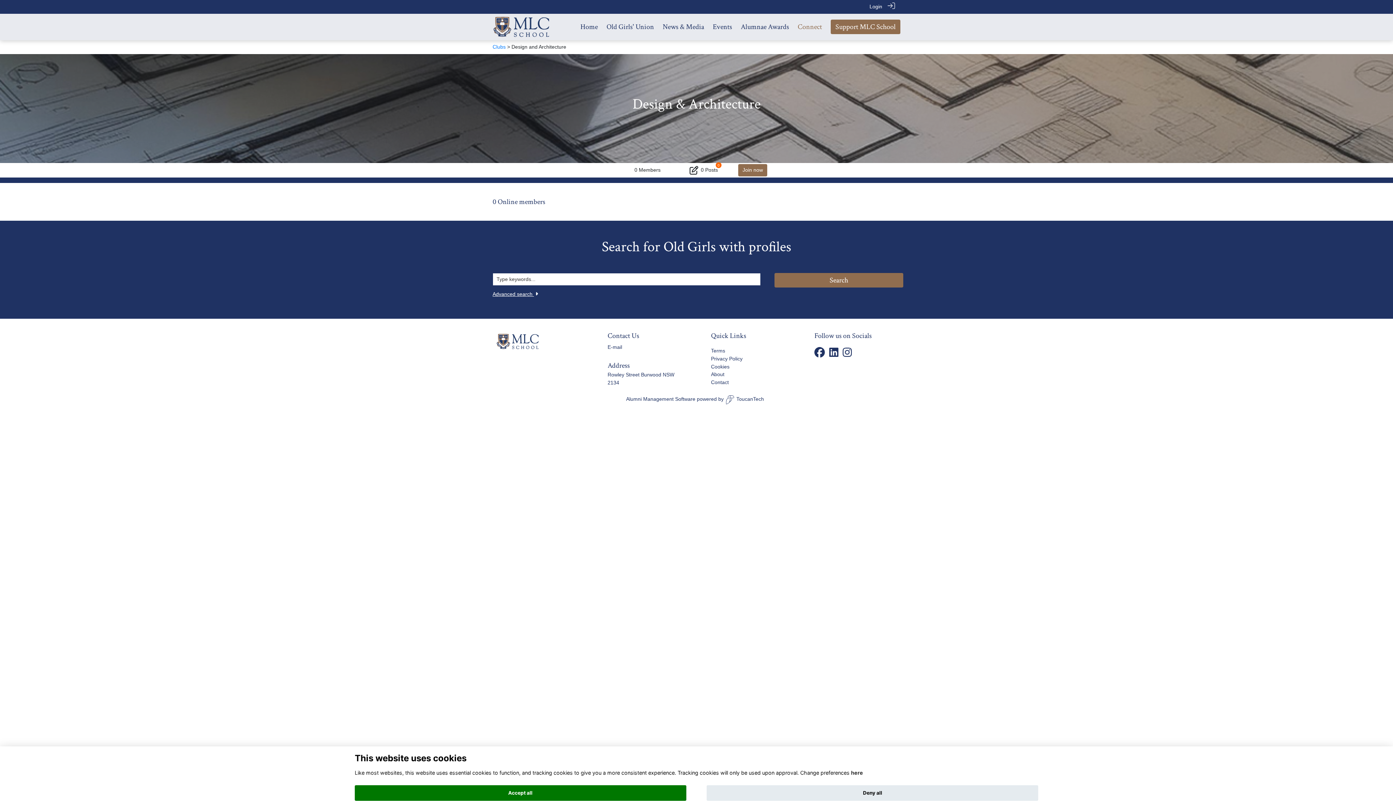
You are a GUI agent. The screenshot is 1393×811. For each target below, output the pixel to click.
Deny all (872, 793)
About (717, 374)
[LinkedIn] (833, 355)
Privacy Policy (727, 359)
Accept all (520, 793)
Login (876, 6)
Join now (753, 170)
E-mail (615, 347)
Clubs (499, 47)
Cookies (720, 367)
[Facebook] (819, 355)
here (857, 773)
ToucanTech (750, 399)
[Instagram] (847, 355)
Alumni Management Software (660, 399)
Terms (718, 351)
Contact (720, 382)
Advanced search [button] (513, 294)
